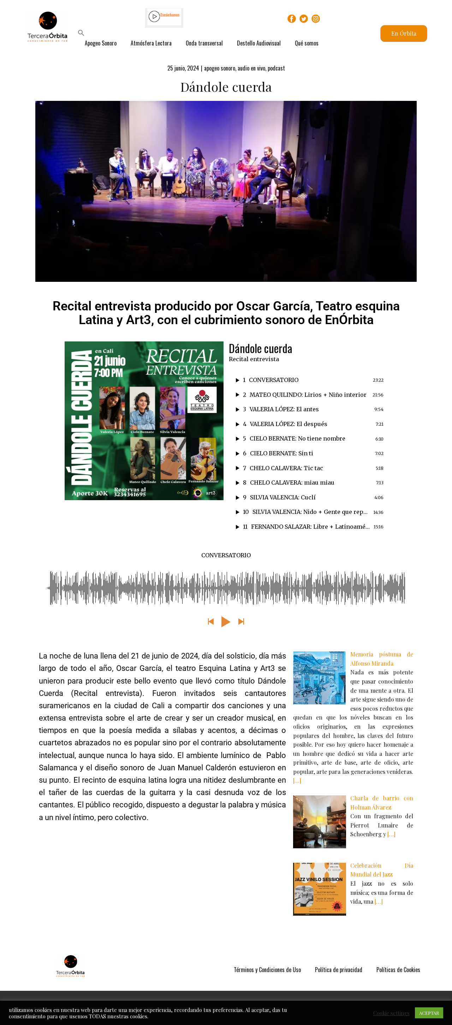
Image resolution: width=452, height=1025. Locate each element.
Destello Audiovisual (259, 43)
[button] (81, 34)
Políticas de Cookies (398, 969)
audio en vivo (251, 68)
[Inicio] (70, 966)
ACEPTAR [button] (429, 1013)
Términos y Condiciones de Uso (267, 969)
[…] (297, 780)
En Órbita (403, 33)
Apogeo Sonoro (101, 43)
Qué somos (307, 43)
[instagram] (315, 18)
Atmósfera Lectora (151, 43)
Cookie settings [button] (391, 1013)
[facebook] (291, 18)
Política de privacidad (338, 969)
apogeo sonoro (219, 68)
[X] (303, 18)
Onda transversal (204, 43)
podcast (276, 68)
